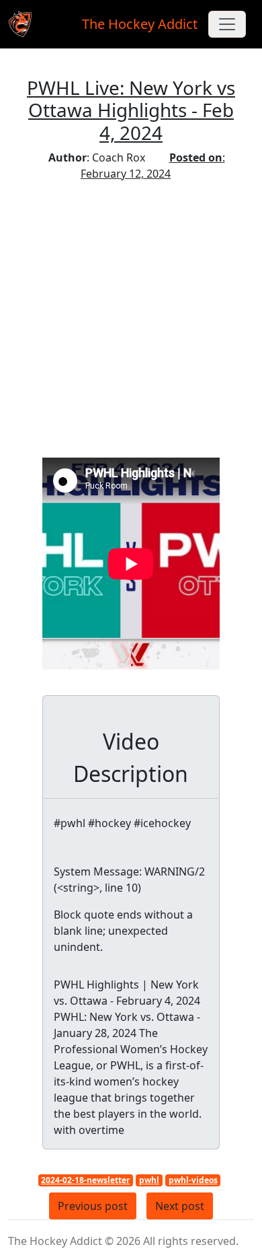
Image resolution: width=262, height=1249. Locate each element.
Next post (179, 1206)
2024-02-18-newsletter (85, 1180)
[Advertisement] (131, 319)
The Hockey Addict (140, 24)
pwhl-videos (193, 1180)
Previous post (93, 1206)
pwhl (149, 1180)
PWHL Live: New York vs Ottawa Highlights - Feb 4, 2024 (131, 110)
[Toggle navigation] (227, 24)
